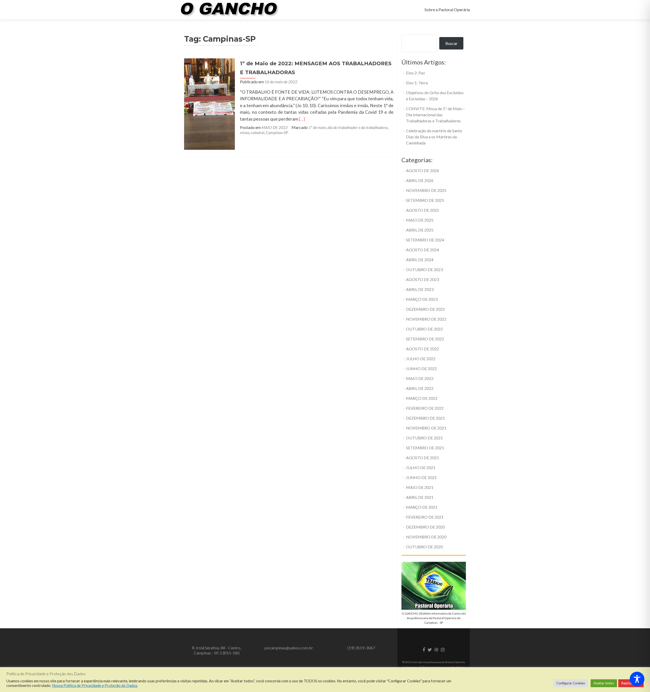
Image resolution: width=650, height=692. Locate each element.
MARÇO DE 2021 (421, 507)
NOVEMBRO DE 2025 (426, 190)
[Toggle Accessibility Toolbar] (637, 679)
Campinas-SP (277, 132)
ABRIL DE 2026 (419, 180)
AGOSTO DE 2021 (422, 457)
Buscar (451, 43)
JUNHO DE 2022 (421, 368)
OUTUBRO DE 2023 (424, 269)
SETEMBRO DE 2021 (425, 447)
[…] (302, 119)
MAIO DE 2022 (275, 127)
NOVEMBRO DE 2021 (426, 427)
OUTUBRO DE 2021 (424, 437)
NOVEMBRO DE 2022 (426, 319)
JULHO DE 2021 (420, 467)
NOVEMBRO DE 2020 (426, 536)
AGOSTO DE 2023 (422, 279)
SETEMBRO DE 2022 (425, 338)
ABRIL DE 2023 (419, 289)
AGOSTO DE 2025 (422, 210)
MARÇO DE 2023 (421, 299)
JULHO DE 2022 (420, 358)
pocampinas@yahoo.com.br (289, 647)
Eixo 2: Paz (415, 72)
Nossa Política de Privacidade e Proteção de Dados (94, 685)
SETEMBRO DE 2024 (425, 239)
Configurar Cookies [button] (570, 683)
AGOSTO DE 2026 (422, 170)
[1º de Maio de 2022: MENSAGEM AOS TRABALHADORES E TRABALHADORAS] (209, 103)
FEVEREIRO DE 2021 (425, 517)
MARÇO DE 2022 (421, 398)
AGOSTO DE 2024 (422, 249)
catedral (257, 132)
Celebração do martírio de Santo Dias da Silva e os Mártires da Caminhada (434, 136)
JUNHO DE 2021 (421, 477)
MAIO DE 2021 (419, 487)
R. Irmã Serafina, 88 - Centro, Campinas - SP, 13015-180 (216, 650)
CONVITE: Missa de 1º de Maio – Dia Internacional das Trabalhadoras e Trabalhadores (435, 114)
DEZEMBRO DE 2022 (425, 309)
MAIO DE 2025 (419, 220)
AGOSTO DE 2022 (422, 348)
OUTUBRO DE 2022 (424, 328)
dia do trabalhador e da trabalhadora (357, 127)
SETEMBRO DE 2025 (425, 200)
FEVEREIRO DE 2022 (425, 408)
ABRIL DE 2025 (419, 229)
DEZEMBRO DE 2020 (425, 526)
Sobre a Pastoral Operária (447, 9)
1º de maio (317, 127)
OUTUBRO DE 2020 (424, 546)
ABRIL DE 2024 (419, 259)
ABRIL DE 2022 (419, 388)
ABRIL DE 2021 (419, 497)
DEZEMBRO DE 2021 (425, 418)
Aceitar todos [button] (604, 683)
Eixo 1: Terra (417, 82)
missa (244, 132)
